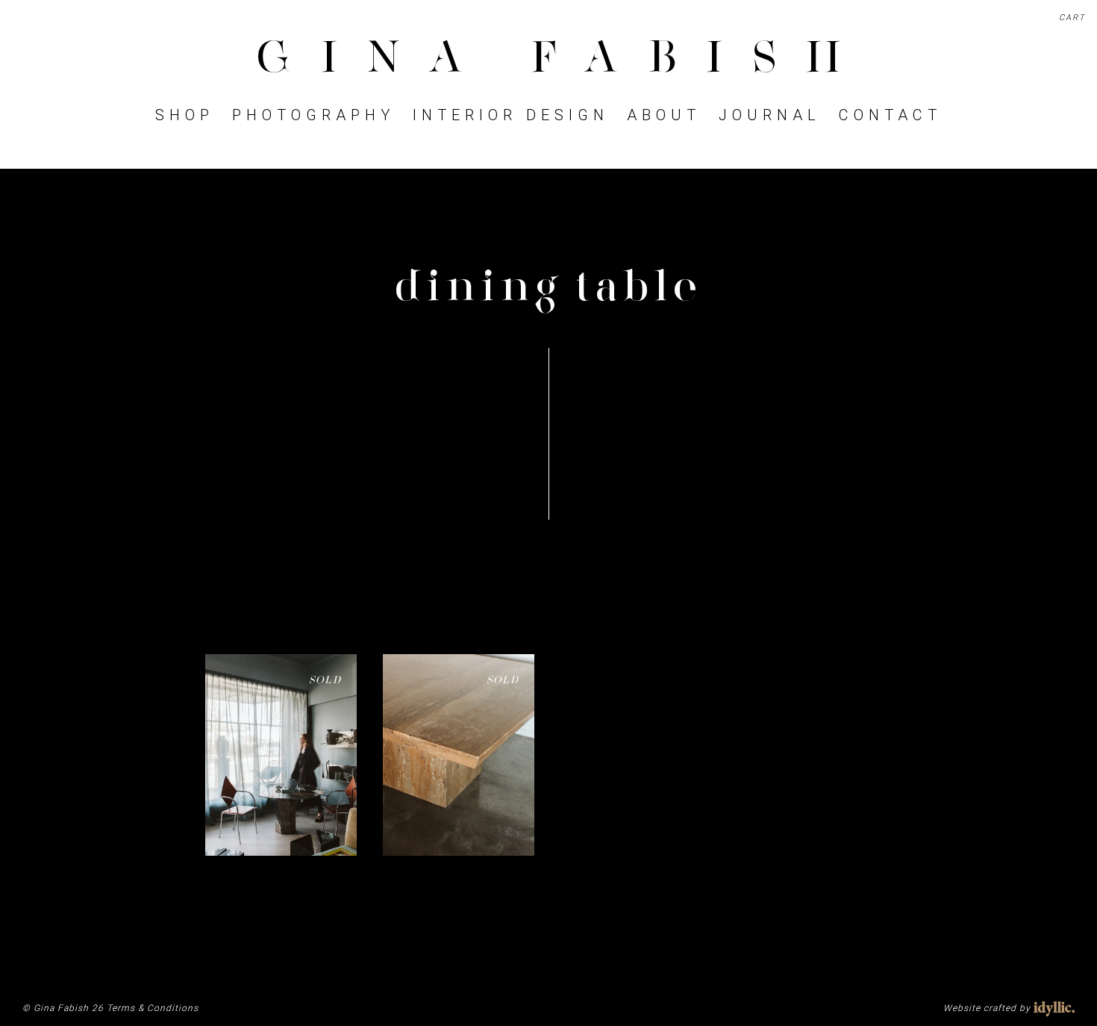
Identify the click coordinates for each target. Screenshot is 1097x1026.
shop (184, 115)
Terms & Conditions (153, 1008)
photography (313, 115)
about (664, 115)
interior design (511, 115)
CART (1072, 17)
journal (770, 115)
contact (890, 115)
